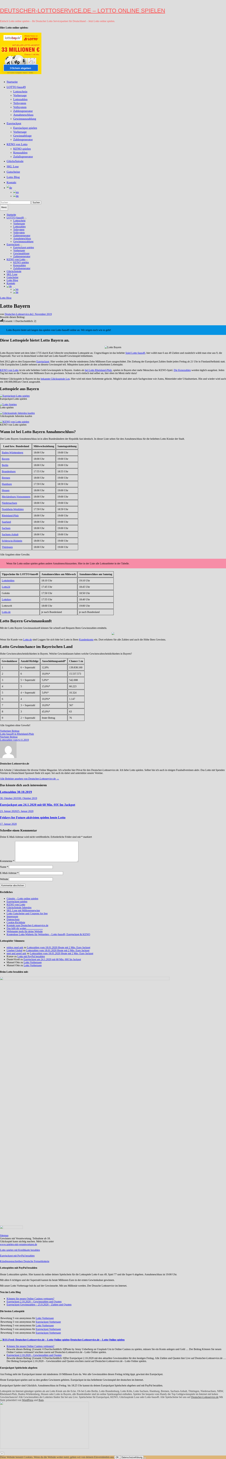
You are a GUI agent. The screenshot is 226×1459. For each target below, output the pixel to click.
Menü (4, 207)
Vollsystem (19, 107)
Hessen (5, 490)
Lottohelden (8, 580)
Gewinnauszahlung (24, 118)
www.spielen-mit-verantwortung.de (18, 1244)
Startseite (12, 81)
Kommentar (7, 861)
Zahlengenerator (23, 111)
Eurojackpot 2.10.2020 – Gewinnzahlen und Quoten (34, 1301)
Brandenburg (9, 471)
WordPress (27, 1400)
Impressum (12, 916)
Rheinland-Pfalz (10, 515)
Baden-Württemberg (12, 452)
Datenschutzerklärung (131, 1457)
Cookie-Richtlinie (16, 922)
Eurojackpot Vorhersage (48, 1321)
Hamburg (7, 484)
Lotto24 (6, 586)
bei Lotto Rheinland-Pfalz (98, 370)
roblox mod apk (15, 947)
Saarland (6, 521)
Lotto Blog (13, 177)
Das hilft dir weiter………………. (25, 928)
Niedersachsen (9, 503)
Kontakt (11, 182)
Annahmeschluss (23, 114)
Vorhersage (20, 95)
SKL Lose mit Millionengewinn (23, 910)
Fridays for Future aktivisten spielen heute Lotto (33, 817)
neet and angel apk (16, 953)
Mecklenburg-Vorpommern (16, 496)
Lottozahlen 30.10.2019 (16, 792)
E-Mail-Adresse (9, 873)
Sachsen (6, 528)
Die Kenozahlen (182, 370)
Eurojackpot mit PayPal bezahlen (17, 1255)
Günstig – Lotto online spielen (22, 898)
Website (4, 879)
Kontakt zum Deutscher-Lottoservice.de (27, 925)
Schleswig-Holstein (12, 540)
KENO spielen (22, 148)
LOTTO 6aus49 (16, 87)
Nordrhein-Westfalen (13, 509)
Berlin (5, 465)
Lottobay (6, 599)
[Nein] (145, 1458)
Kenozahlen (20, 152)
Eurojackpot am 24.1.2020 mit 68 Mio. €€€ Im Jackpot (37, 804)
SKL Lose (13, 166)
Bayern (5, 458)
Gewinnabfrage (22, 135)
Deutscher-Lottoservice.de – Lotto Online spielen (82, 10)
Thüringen (7, 547)
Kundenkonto (86, 639)
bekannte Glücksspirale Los (55, 378)
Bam (41, 1400)
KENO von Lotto (17, 144)
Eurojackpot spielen (25, 127)
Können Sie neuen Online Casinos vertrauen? (30, 1298)
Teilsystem (19, 103)
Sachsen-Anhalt (10, 534)
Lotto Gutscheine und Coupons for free (27, 913)
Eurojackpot (14, 123)
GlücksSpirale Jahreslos (19, 907)
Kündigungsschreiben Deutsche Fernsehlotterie (24, 1261)
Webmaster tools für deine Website (25, 931)
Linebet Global (14, 950)
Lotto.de (6, 612)
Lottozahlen (20, 99)
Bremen (6, 477)
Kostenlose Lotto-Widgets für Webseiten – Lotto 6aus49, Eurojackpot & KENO (48, 934)
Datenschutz (13, 919)
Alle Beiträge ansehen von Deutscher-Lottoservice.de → (29, 778)
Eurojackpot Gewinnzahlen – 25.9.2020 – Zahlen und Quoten (39, 1304)
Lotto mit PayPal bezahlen (31, 956)
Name (4, 866)
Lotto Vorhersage (33, 962)
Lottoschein (20, 91)
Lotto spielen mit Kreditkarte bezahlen (20, 1250)
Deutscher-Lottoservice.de (18, 314)
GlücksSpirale (15, 161)
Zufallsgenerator (23, 156)
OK (117, 1457)
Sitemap (4, 1235)
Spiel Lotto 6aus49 (135, 352)
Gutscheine (13, 171)
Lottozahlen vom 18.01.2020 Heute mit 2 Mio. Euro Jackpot (58, 947)
